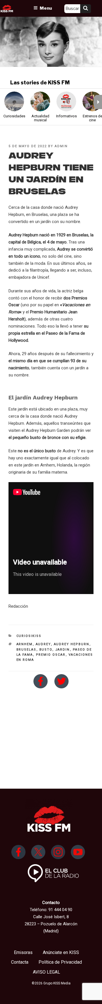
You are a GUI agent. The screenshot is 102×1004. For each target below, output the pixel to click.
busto (45, 649)
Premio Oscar (51, 655)
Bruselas (26, 649)
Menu (46, 8)
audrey (43, 644)
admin (61, 146)
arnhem (24, 644)
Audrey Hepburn (72, 644)
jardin (62, 649)
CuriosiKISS (29, 636)
